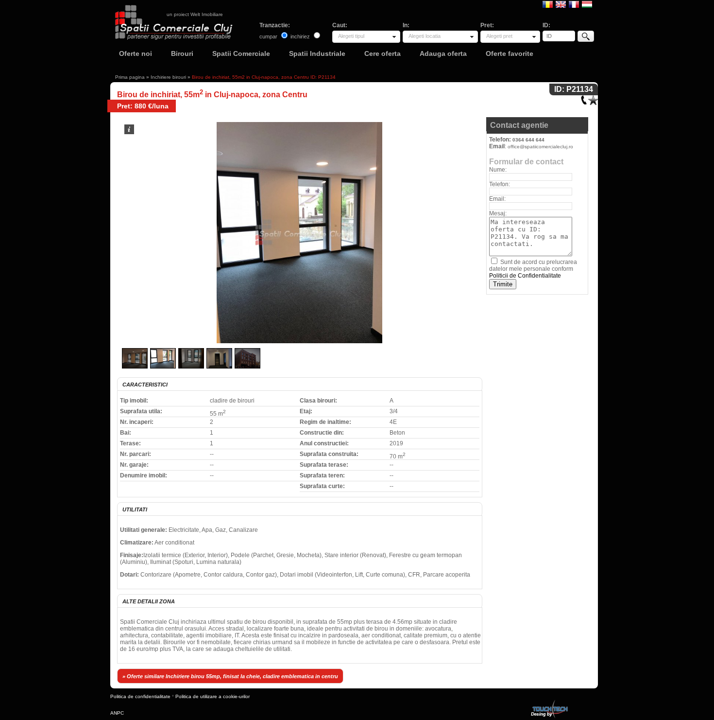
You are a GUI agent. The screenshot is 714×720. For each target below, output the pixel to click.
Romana (548, 4)
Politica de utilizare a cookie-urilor (212, 696)
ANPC (117, 713)
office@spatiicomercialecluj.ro (540, 146)
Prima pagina (130, 77)
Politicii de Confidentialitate (525, 275)
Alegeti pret (499, 36)
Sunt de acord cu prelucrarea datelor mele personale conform (533, 269)
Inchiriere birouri (168, 77)
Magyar (587, 4)
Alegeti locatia (424, 36)
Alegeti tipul (351, 36)
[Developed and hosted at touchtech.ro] (549, 701)
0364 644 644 (528, 139)
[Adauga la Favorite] (593, 98)
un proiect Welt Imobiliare (195, 14)
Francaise (574, 4)
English (561, 4)
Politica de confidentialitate (140, 696)
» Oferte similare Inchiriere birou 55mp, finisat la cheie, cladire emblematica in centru (230, 676)
